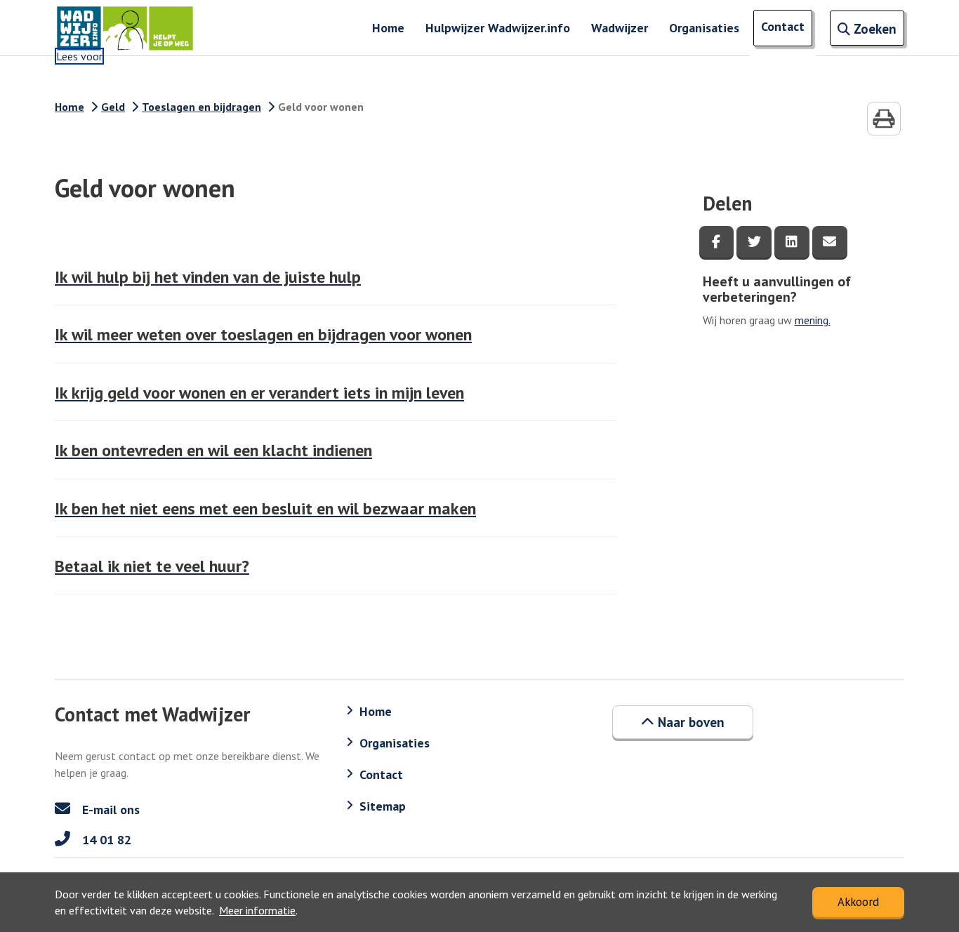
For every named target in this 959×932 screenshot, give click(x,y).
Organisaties (704, 28)
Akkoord (858, 902)
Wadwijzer (619, 28)
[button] (682, 722)
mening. (813, 320)
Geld (113, 107)
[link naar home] (125, 28)
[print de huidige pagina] (884, 118)
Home (388, 28)
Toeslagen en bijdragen (201, 107)
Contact (783, 26)
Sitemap (382, 806)
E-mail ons (109, 809)
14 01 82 (105, 840)
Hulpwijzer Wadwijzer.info (497, 28)
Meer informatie (257, 910)
